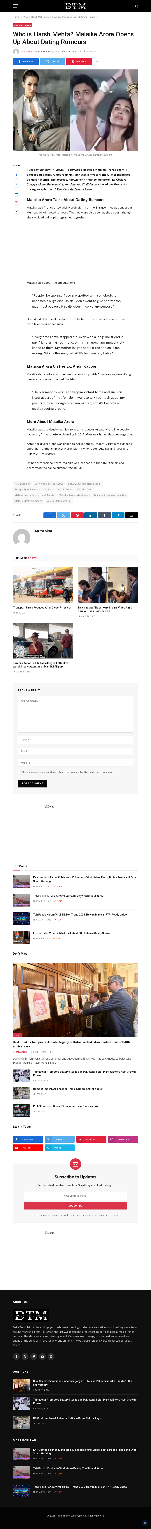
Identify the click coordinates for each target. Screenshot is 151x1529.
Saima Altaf (30, 51)
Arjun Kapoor (22, 483)
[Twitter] (16, 183)
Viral (17, 1035)
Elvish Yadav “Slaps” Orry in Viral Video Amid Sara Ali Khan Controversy (105, 609)
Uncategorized (22, 25)
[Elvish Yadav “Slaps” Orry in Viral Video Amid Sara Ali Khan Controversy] (108, 585)
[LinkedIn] (16, 192)
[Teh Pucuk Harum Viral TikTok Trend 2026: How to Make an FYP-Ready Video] (21, 918)
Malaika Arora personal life (110, 495)
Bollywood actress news (49, 483)
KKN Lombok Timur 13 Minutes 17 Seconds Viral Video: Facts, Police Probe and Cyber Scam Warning (85, 879)
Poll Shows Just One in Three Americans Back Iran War (66, 1106)
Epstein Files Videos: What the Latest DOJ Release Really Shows (71, 933)
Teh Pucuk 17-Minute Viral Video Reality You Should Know (68, 896)
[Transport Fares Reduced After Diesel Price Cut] (43, 585)
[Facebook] (16, 174)
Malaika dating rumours (28, 501)
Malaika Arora (85, 489)
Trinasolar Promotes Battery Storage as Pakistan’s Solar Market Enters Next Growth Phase (84, 1073)
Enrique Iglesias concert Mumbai (34, 489)
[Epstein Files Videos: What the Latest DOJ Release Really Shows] (21, 937)
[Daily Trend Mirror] (75, 6)
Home (16, 17)
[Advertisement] (84, 250)
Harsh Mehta (65, 489)
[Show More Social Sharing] (96, 61)
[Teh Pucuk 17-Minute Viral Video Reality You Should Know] (21, 900)
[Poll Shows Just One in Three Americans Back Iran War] (21, 1110)
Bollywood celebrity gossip (84, 483)
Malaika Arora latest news (74, 495)
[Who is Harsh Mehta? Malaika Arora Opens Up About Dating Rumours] (75, 110)
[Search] (136, 6)
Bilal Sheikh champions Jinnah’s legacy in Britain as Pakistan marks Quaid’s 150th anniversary (71, 1044)
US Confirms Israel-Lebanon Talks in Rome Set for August (68, 1088)
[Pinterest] (16, 201)
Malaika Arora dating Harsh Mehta (34, 495)
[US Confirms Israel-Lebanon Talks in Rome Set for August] (21, 1093)
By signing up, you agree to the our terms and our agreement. (77, 1215)
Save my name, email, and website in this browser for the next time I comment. (67, 772)
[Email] (16, 210)
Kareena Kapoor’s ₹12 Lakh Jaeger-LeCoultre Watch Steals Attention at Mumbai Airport (40, 665)
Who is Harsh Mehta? (59, 501)
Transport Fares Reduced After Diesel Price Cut (42, 607)
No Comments (73, 51)
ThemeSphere (96, 1515)
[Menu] (15, 6)
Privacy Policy (98, 1215)
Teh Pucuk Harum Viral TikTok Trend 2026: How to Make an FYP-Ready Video (80, 914)
